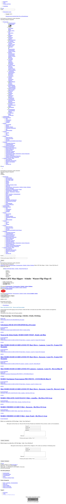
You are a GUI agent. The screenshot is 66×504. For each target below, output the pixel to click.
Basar (7, 202)
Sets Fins (7, 139)
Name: (27, 426)
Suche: (2, 255)
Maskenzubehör (9, 130)
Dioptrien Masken (9, 126)
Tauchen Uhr (8, 164)
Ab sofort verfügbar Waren (8, 477)
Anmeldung (5, 6)
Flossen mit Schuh (9, 138)
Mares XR (8, 185)
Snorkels (5, 131)
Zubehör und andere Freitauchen (12, 157)
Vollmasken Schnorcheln (11, 128)
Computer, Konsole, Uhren (8, 158)
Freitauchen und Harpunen (8, 146)
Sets (6, 129)
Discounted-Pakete (7, 117)
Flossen (4, 136)
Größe (2, 302)
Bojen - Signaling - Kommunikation (13, 194)
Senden (2, 440)
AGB (4, 2)
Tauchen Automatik (10, 188)
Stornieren (7, 440)
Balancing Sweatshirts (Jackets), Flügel (14, 189)
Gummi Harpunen (9, 144)
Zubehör (7, 135)
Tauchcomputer (9, 159)
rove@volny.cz (14, 464)
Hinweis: (22, 435)
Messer (7, 192)
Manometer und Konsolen (11, 160)
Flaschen (7, 196)
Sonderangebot (6, 116)
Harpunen (5, 142)
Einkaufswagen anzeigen (11, 16)
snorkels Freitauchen (10, 154)
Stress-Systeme (9, 195)
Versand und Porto (7, 3)
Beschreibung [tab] (6, 305)
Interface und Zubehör (10, 161)
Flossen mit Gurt (9, 137)
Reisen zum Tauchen (7, 487)
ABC (7, 118)
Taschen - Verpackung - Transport (12, 191)
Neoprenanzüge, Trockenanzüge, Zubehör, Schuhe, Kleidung (18, 187)
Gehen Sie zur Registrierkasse (22, 16)
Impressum (5, 1)
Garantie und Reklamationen (9, 494)
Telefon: (27, 428)
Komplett (7, 122)
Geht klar (33, 499)
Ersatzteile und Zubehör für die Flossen (14, 140)
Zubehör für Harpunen (10, 145)
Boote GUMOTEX (10, 204)
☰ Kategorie (5, 21)
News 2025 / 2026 (9, 180)
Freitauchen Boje (9, 150)
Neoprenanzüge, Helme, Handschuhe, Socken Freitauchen (18, 153)
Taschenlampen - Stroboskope (12, 190)
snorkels (7, 132)
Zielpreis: (27, 430)
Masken (4, 123)
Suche (2, 9)
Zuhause (2, 265)
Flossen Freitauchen (10, 149)
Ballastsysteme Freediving (11, 147)
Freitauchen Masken (10, 152)
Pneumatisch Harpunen (10, 143)
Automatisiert (8, 119)
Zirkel (7, 162)
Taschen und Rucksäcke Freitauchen (13, 156)
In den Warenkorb (4, 327)
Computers (8, 121)
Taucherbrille (8, 124)
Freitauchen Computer (10, 151)
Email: (27, 427)
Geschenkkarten (9, 203)
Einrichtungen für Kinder (11, 201)
